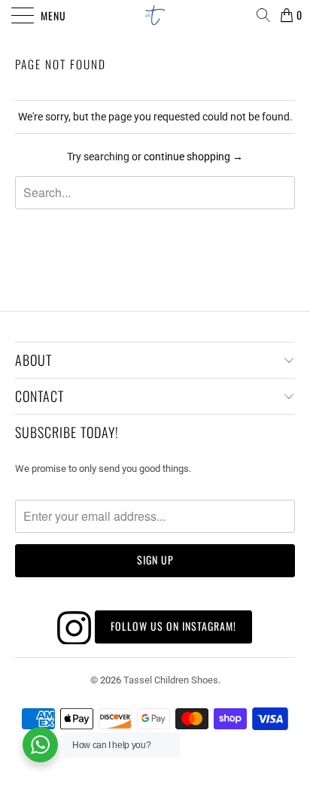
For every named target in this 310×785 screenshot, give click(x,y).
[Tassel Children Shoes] (155, 15)
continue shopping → (193, 157)
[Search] (263, 15)
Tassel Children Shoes (170, 680)
